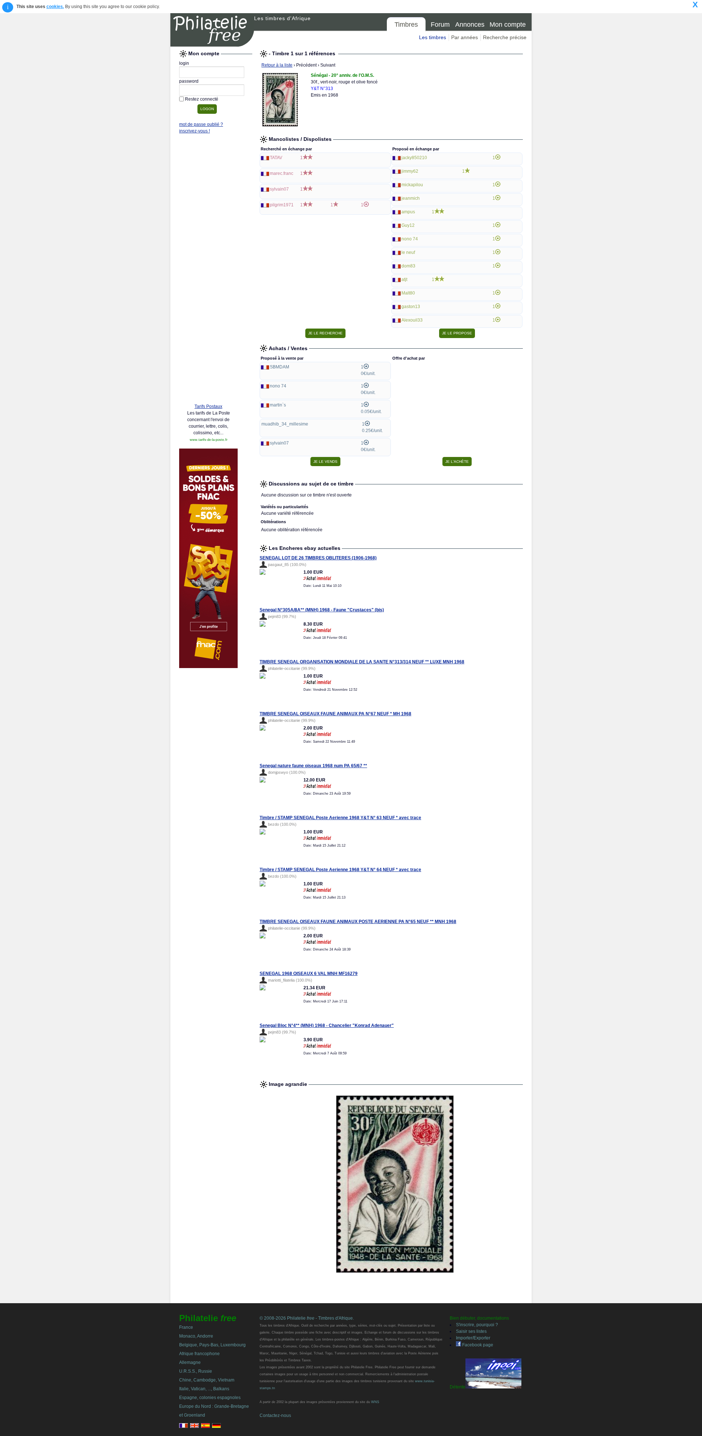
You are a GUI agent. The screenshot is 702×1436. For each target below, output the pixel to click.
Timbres (406, 24)
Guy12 (408, 225)
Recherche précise (504, 37)
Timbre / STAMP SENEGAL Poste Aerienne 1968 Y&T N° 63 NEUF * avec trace (340, 817)
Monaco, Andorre (196, 1336)
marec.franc (281, 173)
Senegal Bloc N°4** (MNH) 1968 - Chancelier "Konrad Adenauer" (327, 1025)
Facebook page (477, 1344)
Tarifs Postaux (208, 406)
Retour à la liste (276, 65)
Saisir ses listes (471, 1331)
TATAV (276, 157)
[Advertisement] (208, 286)
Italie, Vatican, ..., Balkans (204, 1388)
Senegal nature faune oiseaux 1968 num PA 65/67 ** (313, 765)
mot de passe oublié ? (201, 124)
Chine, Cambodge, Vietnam (206, 1380)
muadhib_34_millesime (284, 424)
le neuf (408, 252)
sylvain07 (279, 189)
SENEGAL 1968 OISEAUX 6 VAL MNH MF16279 (309, 973)
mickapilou (412, 184)
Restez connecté (201, 99)
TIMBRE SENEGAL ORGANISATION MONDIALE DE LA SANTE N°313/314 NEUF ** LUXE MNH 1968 (362, 661)
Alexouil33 (412, 320)
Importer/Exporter (473, 1338)
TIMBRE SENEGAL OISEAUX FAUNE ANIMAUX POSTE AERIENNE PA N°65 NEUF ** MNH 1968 (358, 921)
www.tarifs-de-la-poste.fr (208, 440)
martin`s (278, 405)
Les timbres (432, 37)
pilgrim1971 (282, 204)
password (189, 81)
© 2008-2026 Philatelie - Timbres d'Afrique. (307, 1318)
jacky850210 (414, 157)
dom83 (408, 266)
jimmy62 (409, 171)
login (184, 63)
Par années (464, 37)
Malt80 (408, 293)
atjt (404, 279)
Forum (440, 24)
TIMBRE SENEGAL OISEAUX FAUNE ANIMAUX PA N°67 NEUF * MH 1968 (335, 713)
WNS (375, 1402)
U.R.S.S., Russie (195, 1371)
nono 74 (409, 238)
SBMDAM (279, 367)
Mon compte (508, 24)
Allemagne (190, 1362)
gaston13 (410, 306)
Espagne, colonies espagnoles (210, 1397)
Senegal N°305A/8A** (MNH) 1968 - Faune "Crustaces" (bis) (322, 609)
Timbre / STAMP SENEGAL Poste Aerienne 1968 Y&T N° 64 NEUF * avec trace (340, 869)
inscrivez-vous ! (194, 131)
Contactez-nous (275, 1415)
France (186, 1327)
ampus (408, 211)
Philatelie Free (212, 30)
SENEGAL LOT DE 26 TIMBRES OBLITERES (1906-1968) (318, 557)
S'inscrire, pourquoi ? (477, 1324)
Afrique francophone (199, 1353)
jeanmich (410, 198)
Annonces (469, 24)
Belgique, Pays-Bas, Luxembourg (212, 1344)
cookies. (55, 6)
